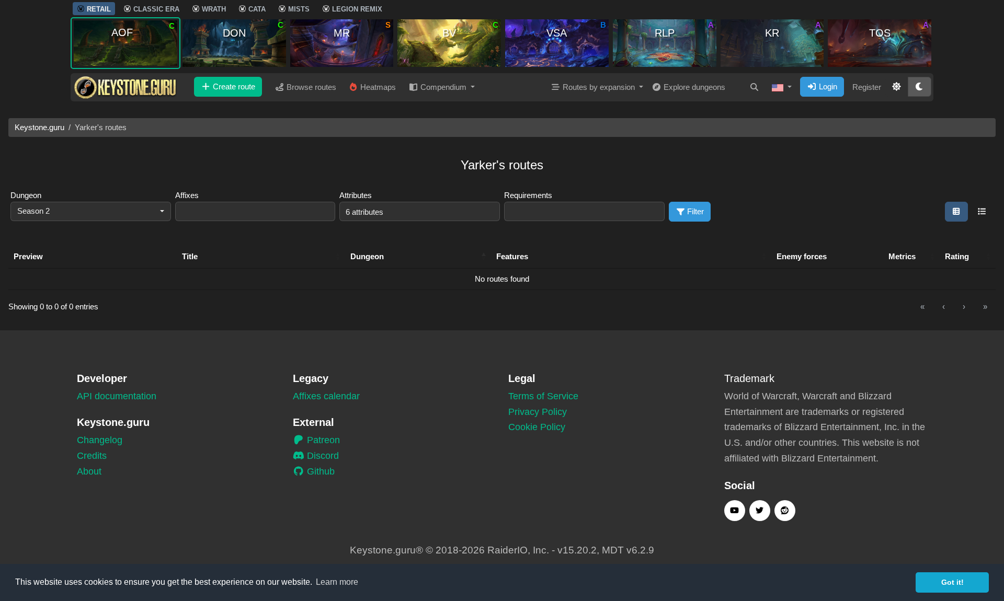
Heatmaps (377, 87)
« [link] (922, 306)
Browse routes (310, 87)
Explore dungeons (693, 87)
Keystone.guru (39, 127)
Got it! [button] (952, 582)
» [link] (985, 306)
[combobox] (90, 211)
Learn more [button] (337, 581)
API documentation (116, 396)
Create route (233, 86)
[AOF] (125, 42)
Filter (694, 211)
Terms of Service (543, 396)
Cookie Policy (536, 427)
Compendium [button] (443, 87)
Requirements (528, 195)
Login (827, 86)
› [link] (964, 306)
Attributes (355, 195)
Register (866, 87)
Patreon (322, 440)
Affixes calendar (326, 396)
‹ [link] (943, 306)
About (89, 471)
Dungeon (25, 195)
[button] (782, 87)
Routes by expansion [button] (599, 87)
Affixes (187, 195)
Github (319, 471)
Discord (321, 455)
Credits (92, 455)
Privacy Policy (537, 412)
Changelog (99, 440)
